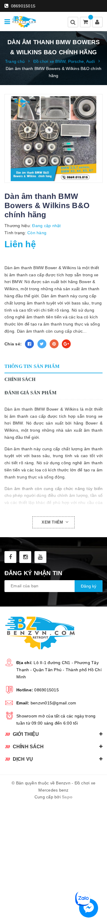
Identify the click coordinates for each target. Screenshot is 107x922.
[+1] (66, 343)
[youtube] (40, 557)
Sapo (67, 797)
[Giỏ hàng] (85, 22)
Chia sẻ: (13, 344)
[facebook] (10, 557)
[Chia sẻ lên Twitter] (41, 343)
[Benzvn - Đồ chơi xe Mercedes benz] (24, 21)
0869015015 (22, 6)
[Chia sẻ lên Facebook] (29, 343)
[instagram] (25, 557)
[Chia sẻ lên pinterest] (54, 343)
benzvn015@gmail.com (53, 703)
